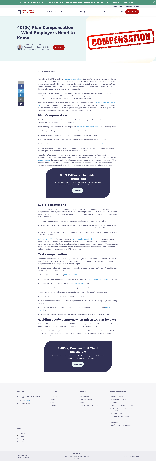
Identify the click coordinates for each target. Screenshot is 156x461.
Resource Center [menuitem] (117, 396)
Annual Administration (46, 71)
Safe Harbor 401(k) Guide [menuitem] (120, 413)
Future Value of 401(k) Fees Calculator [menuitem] (121, 409)
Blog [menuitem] (111, 419)
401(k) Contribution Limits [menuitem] (120, 425)
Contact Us (129, 6)
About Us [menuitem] (53, 391)
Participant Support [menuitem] (118, 399)
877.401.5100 (25, 400)
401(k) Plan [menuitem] (84, 396)
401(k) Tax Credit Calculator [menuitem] (121, 405)
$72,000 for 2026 (70, 275)
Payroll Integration (68, 12)
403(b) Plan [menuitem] (84, 402)
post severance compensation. (94, 144)
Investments (94, 12)
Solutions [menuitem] (84, 391)
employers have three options (88, 127)
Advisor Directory (118, 6)
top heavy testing (77, 283)
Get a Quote (132, 12)
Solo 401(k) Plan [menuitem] (86, 399)
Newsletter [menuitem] (114, 422)
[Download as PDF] (21, 104)
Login (137, 6)
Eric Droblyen (32, 44)
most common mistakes (73, 79)
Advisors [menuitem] (113, 402)
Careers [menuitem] (53, 405)
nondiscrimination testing (99, 279)
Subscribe (58, 47)
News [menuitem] (52, 402)
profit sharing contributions (83, 239)
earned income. (44, 160)
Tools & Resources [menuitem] (118, 391)
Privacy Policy (135, 456)
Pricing (82, 12)
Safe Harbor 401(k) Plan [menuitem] (89, 405)
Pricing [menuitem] (52, 399)
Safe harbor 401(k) (45, 239)
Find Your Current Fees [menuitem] (119, 416)
